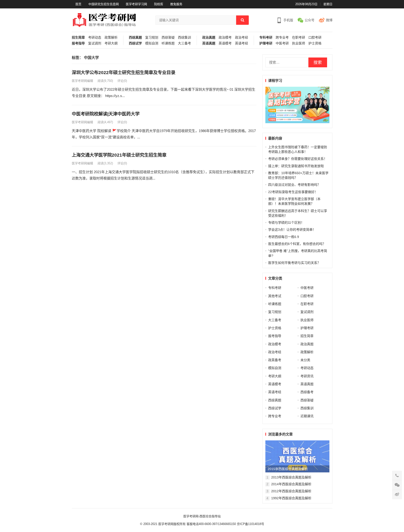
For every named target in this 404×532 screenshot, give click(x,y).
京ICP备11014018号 (250, 524)
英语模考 (225, 43)
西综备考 (307, 392)
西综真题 (135, 37)
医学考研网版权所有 (172, 524)
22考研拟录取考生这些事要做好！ (293, 192)
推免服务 (176, 4)
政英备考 (274, 360)
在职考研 (298, 37)
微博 (329, 20)
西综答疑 (168, 37)
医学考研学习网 (136, 4)
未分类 (305, 360)
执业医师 (298, 43)
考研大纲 (111, 43)
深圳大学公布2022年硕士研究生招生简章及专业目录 (123, 72)
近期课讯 (307, 416)
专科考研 (265, 37)
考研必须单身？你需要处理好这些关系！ (297, 159)
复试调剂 (94, 43)
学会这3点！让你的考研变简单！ (292, 229)
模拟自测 (151, 43)
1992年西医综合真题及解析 (291, 498)
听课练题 (168, 43)
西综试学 (135, 43)
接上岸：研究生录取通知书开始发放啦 (296, 166)
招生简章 (78, 37)
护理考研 (265, 43)
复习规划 (151, 37)
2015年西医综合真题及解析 (288, 469)
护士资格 (314, 43)
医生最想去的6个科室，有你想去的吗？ (297, 244)
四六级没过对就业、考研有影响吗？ (294, 185)
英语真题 (208, 43)
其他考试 (274, 296)
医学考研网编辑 (82, 81)
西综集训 (184, 37)
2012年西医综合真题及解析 (291, 491)
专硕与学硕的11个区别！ (286, 222)
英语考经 (241, 43)
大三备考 (184, 43)
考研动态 (94, 37)
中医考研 (282, 43)
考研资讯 (307, 376)
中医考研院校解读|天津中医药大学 (106, 113)
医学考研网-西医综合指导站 (202, 516)
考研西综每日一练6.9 (283, 237)
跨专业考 (282, 37)
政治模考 (225, 37)
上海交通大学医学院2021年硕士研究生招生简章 (119, 155)
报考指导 (78, 43)
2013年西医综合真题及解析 (291, 477)
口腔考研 (314, 37)
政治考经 (241, 37)
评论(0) (122, 81)
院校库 (158, 4)
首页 (78, 4)
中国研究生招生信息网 (103, 4)
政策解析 (111, 37)
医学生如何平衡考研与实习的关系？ (294, 263)
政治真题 (208, 37)
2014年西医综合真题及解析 (291, 484)
